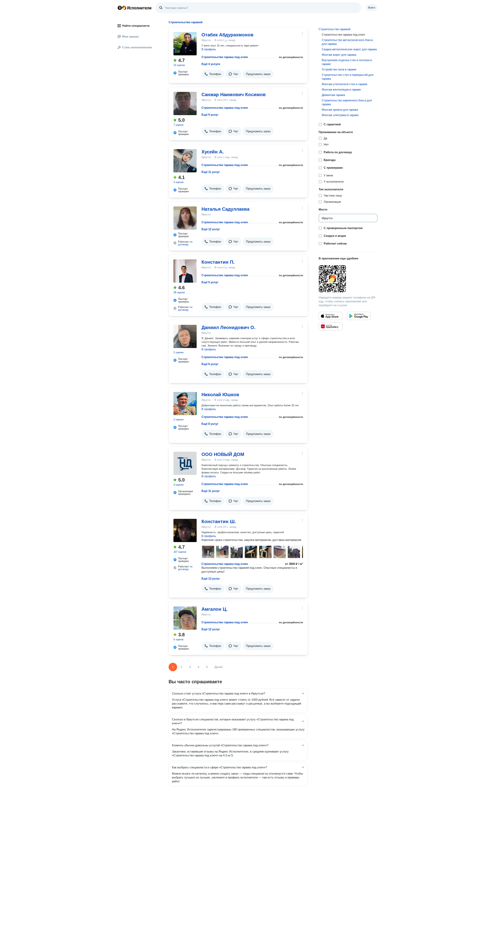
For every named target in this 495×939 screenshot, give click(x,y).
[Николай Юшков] (185, 403)
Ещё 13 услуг (210, 578)
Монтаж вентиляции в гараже (341, 89)
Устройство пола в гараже (339, 69)
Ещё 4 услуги (210, 64)
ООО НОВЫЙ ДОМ (222, 454)
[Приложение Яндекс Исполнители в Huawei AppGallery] (330, 326)
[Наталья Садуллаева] (185, 218)
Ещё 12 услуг (210, 229)
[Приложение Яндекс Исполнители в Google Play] (358, 316)
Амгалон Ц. (214, 609)
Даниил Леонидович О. (228, 327)
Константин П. (218, 262)
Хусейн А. (212, 151)
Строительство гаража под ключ (224, 57)
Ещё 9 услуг (209, 114)
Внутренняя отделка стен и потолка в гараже (347, 62)
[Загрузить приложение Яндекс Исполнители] (348, 278)
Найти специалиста (135, 25)
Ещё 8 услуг (209, 423)
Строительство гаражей (334, 29)
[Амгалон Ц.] (185, 618)
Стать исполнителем (137, 47)
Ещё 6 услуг (209, 364)
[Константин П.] (185, 271)
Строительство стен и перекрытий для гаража (347, 76)
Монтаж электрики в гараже (340, 115)
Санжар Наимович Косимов (233, 94)
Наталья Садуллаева (225, 209)
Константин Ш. (218, 521)
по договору (185, 243)
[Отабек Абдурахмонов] (185, 43)
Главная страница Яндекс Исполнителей (135, 8)
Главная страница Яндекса (120, 8)
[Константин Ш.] (185, 530)
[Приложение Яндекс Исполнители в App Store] (330, 316)
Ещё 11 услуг (210, 172)
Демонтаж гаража (333, 95)
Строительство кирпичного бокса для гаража (347, 102)
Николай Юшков (220, 394)
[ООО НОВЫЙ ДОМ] (185, 463)
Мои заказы (130, 36)
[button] (212, 74)
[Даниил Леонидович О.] (185, 336)
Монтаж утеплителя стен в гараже (344, 84)
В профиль (208, 49)
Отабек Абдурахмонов (227, 34)
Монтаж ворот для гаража (339, 54)
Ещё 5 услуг (209, 282)
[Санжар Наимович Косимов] (185, 103)
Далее (218, 667)
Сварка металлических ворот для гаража (349, 49)
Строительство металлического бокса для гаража (347, 41)
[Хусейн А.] (185, 160)
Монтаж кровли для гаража (340, 109)
